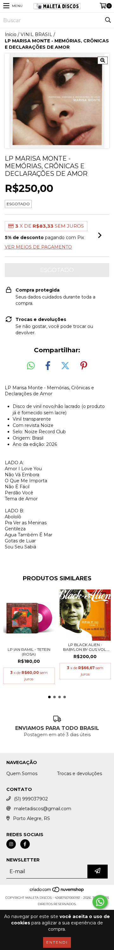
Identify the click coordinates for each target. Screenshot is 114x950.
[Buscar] (107, 20)
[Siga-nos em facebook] (25, 844)
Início (10, 34)
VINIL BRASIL (36, 34)
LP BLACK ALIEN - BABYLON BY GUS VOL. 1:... (85, 647)
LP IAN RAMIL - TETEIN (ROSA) (29, 652)
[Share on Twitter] (65, 366)
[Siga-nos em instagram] (11, 844)
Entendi (57, 942)
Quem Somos (21, 773)
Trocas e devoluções (79, 773)
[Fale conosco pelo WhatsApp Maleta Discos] (100, 902)
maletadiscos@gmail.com (42, 808)
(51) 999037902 (31, 799)
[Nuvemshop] (57, 891)
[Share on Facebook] (48, 366)
